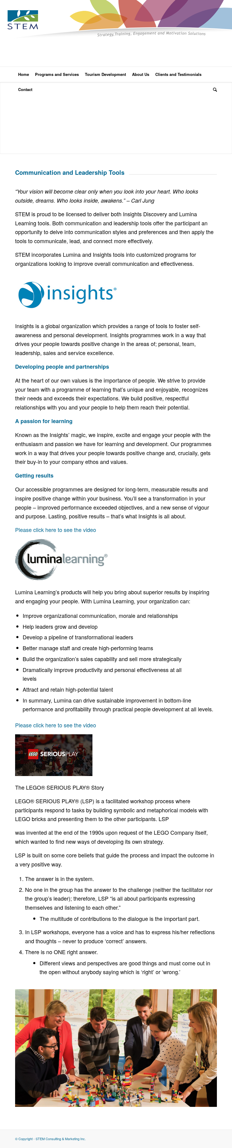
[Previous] (5, 118)
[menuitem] (23, 74)
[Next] (226, 118)
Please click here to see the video (55, 529)
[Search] (213, 89)
